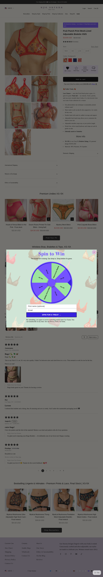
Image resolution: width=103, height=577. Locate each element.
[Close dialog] (94, 252)
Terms (63, 321)
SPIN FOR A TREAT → (51, 315)
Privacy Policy (54, 321)
